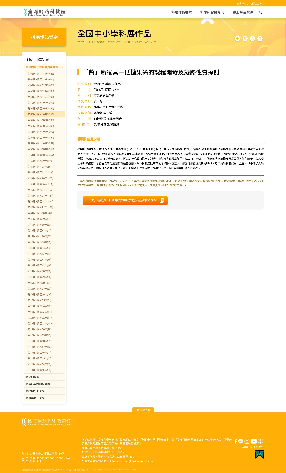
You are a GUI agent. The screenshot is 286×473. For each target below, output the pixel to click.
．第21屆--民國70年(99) (38, 329)
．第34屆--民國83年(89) (38, 253)
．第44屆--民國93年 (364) (39, 195)
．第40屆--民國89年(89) (38, 219)
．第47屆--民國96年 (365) (39, 178)
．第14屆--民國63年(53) (38, 370)
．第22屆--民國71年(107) (39, 323)
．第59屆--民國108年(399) (40, 108)
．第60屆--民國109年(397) (40, 102)
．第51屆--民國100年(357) (40, 155)
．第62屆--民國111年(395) (40, 91)
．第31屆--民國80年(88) (38, 271)
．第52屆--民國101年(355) (40, 149)
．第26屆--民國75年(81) (38, 300)
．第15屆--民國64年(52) (38, 364)
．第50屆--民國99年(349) (39, 160)
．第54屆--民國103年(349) (40, 137)
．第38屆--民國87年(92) (38, 230)
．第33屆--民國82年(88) (38, 259)
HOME (80, 41)
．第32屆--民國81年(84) (38, 265)
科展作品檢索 (96, 41)
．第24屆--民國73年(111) (39, 312)
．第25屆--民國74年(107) (39, 306)
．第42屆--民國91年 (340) (39, 207)
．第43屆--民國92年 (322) (39, 201)
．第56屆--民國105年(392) (40, 126)
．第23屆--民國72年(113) (39, 317)
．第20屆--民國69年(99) (38, 335)
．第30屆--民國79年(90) (38, 277)
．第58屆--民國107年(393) (40, 114)
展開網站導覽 (143, 409)
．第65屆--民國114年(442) (40, 73)
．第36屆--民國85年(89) (38, 242)
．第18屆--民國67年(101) (39, 346)
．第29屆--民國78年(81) (38, 283)
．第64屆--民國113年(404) (40, 79)
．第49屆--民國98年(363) (39, 166)
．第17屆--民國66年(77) (38, 352)
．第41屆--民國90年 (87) (39, 213)
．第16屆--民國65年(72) (38, 358)
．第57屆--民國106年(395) (40, 120)
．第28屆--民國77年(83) (38, 288)
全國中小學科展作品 (119, 41)
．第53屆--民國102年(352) (40, 143)
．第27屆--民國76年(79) (38, 294)
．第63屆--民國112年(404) (40, 85)
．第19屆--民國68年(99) (38, 341)
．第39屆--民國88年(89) (38, 224)
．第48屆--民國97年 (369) (39, 172)
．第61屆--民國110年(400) (40, 97)
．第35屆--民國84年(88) (38, 248)
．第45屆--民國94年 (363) (39, 190)
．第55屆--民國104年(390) (40, 131)
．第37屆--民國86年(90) (38, 236)
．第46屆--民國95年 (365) (39, 184)
